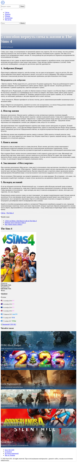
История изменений (12, 453)
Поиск (22, 6)
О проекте (8, 452)
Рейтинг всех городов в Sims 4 (15, 222)
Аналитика (8, 18)
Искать (23, 23)
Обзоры (7, 16)
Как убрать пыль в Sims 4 (13, 224)
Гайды (7, 12)
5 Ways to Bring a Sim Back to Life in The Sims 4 (21, 221)
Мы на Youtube (10, 455)
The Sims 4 (10, 213)
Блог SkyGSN (9, 450)
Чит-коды (8, 19)
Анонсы (7, 14)
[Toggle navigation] (1, 9)
